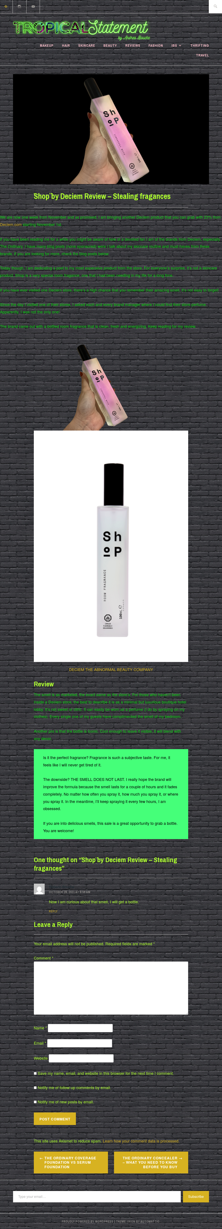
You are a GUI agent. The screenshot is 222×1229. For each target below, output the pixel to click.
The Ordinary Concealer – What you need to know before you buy (150, 1162)
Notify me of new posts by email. (66, 1101)
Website (41, 1058)
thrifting (199, 45)
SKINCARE (86, 45)
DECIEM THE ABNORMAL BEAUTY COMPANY (111, 669)
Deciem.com (11, 224)
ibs (174, 45)
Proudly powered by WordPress (87, 1221)
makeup (47, 45)
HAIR (66, 45)
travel (202, 55)
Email (40, 1043)
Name (40, 1027)
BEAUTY (110, 45)
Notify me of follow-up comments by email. (74, 1087)
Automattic (150, 1221)
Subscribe (196, 1196)
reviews (132, 45)
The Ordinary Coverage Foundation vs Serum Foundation (70, 1162)
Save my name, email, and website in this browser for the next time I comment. (106, 1073)
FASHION (156, 45)
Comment (43, 958)
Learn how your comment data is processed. (141, 1141)
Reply (53, 911)
